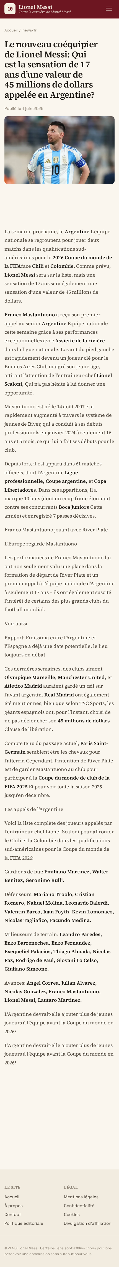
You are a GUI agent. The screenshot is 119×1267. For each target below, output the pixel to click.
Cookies (72, 1214)
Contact (12, 1214)
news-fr (29, 30)
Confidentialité (79, 1205)
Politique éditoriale (23, 1223)
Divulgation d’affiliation (87, 1223)
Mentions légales (81, 1196)
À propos (13, 1205)
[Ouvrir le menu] (109, 8)
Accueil (10, 30)
